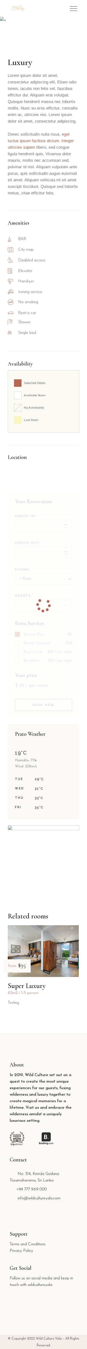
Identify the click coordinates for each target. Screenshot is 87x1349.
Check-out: (28, 542)
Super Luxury (27, 986)
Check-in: (26, 516)
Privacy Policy (21, 1251)
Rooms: (22, 569)
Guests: (23, 595)
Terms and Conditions (27, 1244)
